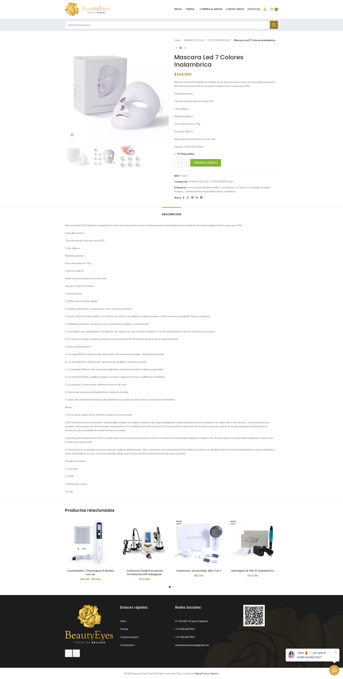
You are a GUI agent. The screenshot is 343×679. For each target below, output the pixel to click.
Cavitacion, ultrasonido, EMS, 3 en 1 (198, 571)
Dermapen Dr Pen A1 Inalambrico (252, 571)
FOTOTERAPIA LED (219, 40)
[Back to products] (180, 48)
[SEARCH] (274, 25)
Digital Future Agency (207, 673)
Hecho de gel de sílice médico (203, 187)
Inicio (177, 40)
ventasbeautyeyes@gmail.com (192, 644)
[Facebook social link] (183, 197)
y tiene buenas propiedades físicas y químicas (210, 191)
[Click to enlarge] (72, 134)
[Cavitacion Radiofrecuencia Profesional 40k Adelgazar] (144, 542)
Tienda (124, 628)
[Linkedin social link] (197, 197)
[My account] (265, 9)
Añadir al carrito (205, 162)
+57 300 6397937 (185, 628)
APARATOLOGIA (194, 40)
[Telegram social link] (201, 197)
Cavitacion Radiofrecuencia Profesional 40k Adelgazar (144, 572)
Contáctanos (127, 644)
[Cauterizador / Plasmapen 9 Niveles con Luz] (90, 542)
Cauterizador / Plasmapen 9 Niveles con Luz (90, 572)
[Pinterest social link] (192, 197)
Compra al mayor (129, 636)
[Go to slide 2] (173, 587)
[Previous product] (176, 48)
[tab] (171, 212)
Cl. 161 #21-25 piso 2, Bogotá (191, 621)
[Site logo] (87, 9)
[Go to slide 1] (170, 587)
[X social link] (187, 197)
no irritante (228, 187)
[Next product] (185, 48)
